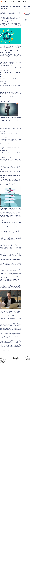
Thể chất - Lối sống (26, 1)
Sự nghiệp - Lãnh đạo (14, 1)
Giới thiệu (3, 1)
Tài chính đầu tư (20, 1)
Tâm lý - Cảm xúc (7, 1)
